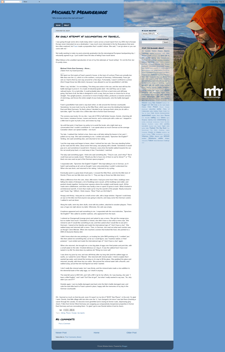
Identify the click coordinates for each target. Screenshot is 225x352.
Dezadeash (166, 70)
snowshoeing (161, 120)
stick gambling (164, 124)
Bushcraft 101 (146, 60)
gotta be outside (164, 83)
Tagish (159, 126)
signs (168, 117)
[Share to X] (69, 310)
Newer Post (61, 333)
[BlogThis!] (67, 310)
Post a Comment (64, 323)
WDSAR (166, 136)
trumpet (148, 134)
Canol (157, 62)
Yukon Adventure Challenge (161, 140)
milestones (145, 98)
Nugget (144, 105)
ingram (157, 90)
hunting (149, 90)
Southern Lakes (153, 124)
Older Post (132, 333)
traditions (164, 132)
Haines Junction (151, 87)
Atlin (167, 53)
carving (157, 64)
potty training (154, 111)
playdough (145, 109)
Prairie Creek (163, 111)
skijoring (150, 119)
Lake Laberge (164, 94)
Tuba (153, 134)
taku (147, 128)
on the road (161, 105)
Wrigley (167, 138)
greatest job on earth (150, 85)
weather (144, 138)
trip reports (81, 313)
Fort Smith (158, 79)
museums (166, 100)
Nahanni (144, 103)
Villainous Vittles (148, 136)
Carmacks (151, 64)
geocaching (146, 81)
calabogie (154, 60)
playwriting (152, 109)
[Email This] (64, 310)
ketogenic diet (147, 92)
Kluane (163, 92)
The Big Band (161, 128)
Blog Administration (163, 58)
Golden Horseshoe (152, 83)
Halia (159, 87)
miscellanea (165, 99)
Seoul (158, 117)
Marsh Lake (165, 96)
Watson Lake (159, 136)
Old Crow (154, 105)
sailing (153, 118)
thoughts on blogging (154, 132)
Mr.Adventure (152, 100)
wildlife (160, 138)
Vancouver (166, 134)
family (143, 77)
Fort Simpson (150, 79)
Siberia (163, 118)
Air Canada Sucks (149, 51)
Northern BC (165, 103)
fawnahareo (152, 77)
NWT (148, 105)
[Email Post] (60, 310)
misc (159, 98)
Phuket (155, 107)
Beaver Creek (146, 55)
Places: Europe (71, 313)
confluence (145, 66)
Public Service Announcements (160, 113)
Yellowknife (145, 140)
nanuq (150, 103)
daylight (156, 70)
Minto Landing (153, 98)
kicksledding (156, 92)
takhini (143, 128)
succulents (145, 126)
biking (63, 313)
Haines (144, 87)
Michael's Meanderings (79, 11)
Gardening (166, 79)
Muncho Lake (160, 100)
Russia (167, 115)
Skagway (144, 119)
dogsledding (149, 72)
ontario (167, 105)
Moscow (144, 101)
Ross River (160, 115)
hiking (144, 90)
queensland (146, 115)
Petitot (149, 107)
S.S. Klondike (146, 117)
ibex (153, 90)
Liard (143, 96)
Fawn (76, 46)
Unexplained (159, 134)
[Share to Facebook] (71, 310)
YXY (143, 142)
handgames (166, 87)
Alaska (160, 51)
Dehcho (160, 70)
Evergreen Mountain (163, 74)
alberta (152, 53)
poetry (159, 109)
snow (154, 119)
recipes (154, 115)
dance (143, 70)
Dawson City (149, 70)
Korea (167, 92)
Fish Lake (159, 77)
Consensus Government (156, 66)
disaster (144, 72)
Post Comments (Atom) (73, 337)
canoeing (151, 62)
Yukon (150, 140)
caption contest (164, 62)
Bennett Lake (156, 55)
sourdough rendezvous (152, 122)
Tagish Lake (165, 126)
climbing (167, 64)
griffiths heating (164, 85)
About (66, 25)
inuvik (161, 90)
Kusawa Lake (155, 94)
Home (58, 25)
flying (165, 77)
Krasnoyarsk (146, 94)
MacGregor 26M (153, 96)
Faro (147, 77)
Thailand (152, 128)
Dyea (149, 74)
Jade (166, 90)
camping (160, 60)
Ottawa (144, 107)
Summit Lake (153, 126)
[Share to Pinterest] (73, 310)
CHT (162, 64)
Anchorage (158, 53)
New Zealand (156, 103)
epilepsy (154, 75)
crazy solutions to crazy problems (159, 68)
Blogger (124, 346)
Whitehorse (152, 138)
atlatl (163, 53)
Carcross (144, 64)
